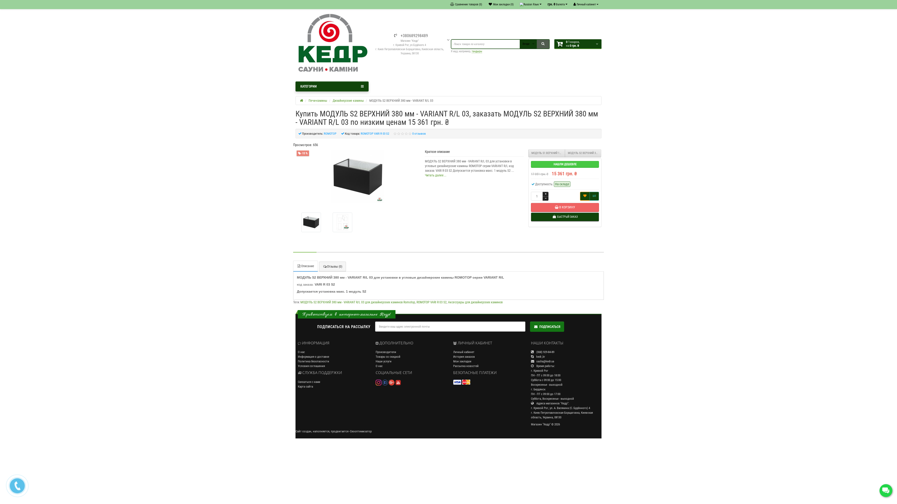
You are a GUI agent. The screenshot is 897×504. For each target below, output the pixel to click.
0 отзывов (419, 133)
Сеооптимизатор (361, 431)
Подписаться (549, 327)
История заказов (464, 356)
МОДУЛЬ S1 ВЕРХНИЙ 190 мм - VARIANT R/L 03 (548, 153)
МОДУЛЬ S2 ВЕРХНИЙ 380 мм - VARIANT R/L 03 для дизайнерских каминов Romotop (357, 302)
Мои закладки (462, 361)
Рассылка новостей (466, 366)
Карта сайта (305, 386)
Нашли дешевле (565, 164)
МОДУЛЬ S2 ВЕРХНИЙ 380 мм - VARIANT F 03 (584, 153)
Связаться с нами (309, 382)
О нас (301, 352)
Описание (307, 266)
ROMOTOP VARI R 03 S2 (431, 302)
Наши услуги (384, 361)
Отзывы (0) (334, 266)
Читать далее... (435, 175)
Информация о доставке (313, 356)
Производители (386, 352)
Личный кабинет (463, 352)
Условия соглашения (311, 366)
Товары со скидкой (388, 356)
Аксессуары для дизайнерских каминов (475, 302)
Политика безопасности (313, 361)
